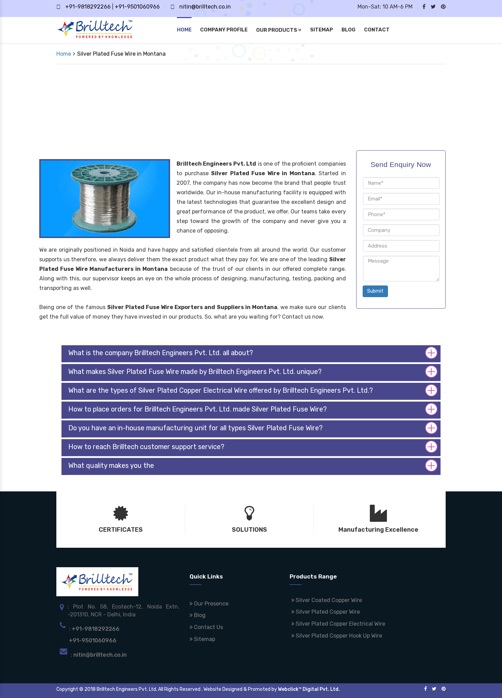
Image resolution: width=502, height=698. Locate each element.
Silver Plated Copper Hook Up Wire (338, 635)
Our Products (277, 30)
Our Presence (210, 603)
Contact (377, 30)
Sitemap (321, 30)
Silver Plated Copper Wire (327, 612)
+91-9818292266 (88, 6)
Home (184, 30)
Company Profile (224, 30)
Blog (348, 30)
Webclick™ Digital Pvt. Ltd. (309, 689)
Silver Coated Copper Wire (328, 600)
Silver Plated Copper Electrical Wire (339, 623)
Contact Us (208, 627)
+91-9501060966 (137, 6)
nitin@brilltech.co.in (205, 6)
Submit (375, 291)
